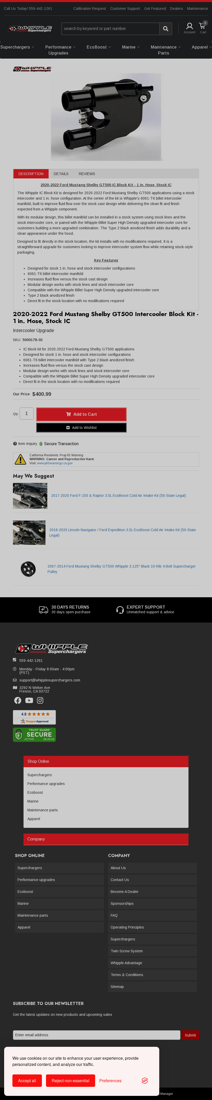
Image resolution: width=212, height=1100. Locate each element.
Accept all (27, 1080)
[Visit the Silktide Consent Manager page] (145, 1080)
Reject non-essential (70, 1080)
